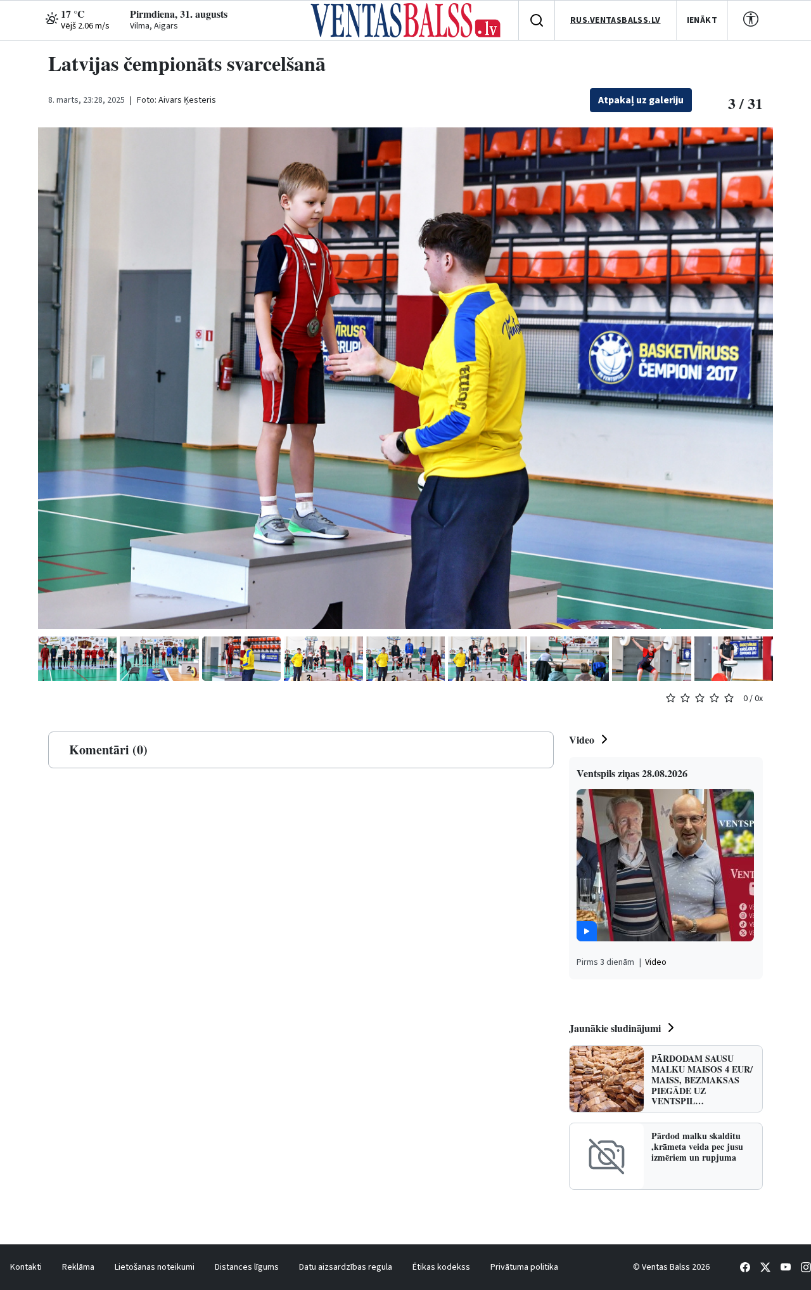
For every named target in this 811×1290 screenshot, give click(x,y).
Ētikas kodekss (441, 1267)
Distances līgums (247, 1267)
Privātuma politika (524, 1267)
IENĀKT (702, 20)
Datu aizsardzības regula (345, 1267)
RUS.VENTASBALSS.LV (615, 20)
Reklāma (78, 1267)
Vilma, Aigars (154, 26)
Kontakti (26, 1267)
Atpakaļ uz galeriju (641, 100)
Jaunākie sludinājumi (615, 1028)
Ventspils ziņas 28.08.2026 (632, 773)
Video (581, 739)
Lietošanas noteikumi (155, 1267)
